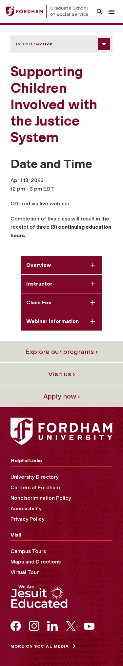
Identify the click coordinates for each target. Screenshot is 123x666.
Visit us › (61, 374)
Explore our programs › (61, 352)
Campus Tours (28, 551)
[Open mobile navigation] (111, 11)
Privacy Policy (27, 519)
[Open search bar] (99, 11)
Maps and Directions (35, 562)
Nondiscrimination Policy (40, 498)
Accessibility (25, 508)
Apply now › (61, 396)
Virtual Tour (24, 572)
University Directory (34, 477)
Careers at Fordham (35, 487)
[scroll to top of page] (103, 646)
